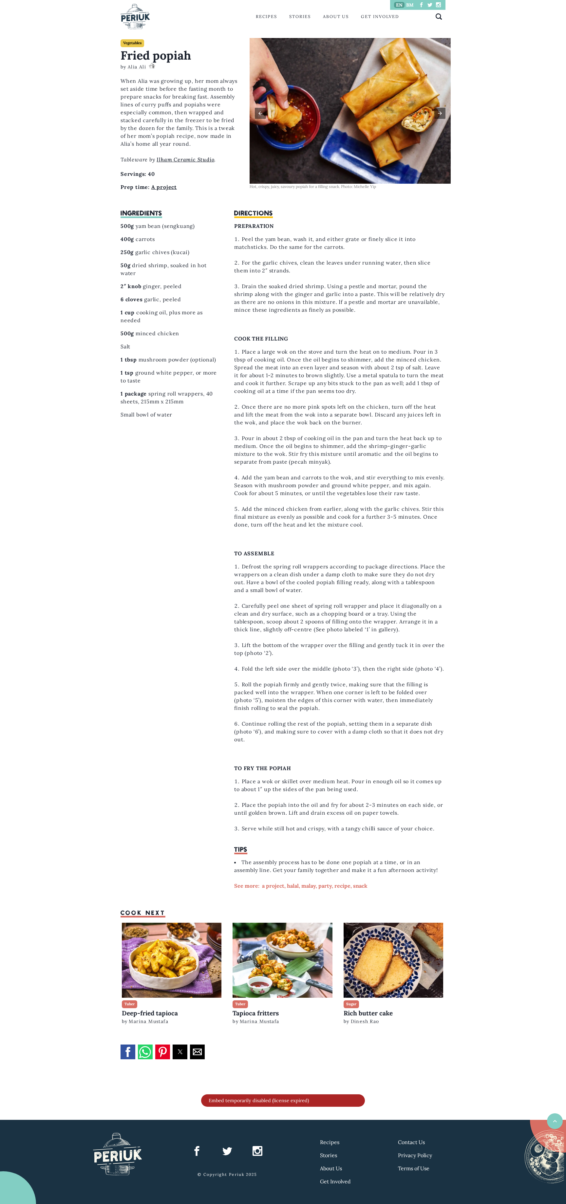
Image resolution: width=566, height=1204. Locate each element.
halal (293, 885)
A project (164, 187)
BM (410, 5)
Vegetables (132, 43)
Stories (300, 16)
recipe (342, 885)
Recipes (266, 16)
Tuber (129, 1004)
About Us (336, 16)
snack (360, 885)
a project (273, 885)
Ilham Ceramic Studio (185, 159)
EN (399, 5)
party (325, 885)
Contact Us (411, 1142)
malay (308, 885)
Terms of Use (413, 1168)
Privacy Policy (415, 1155)
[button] (260, 113)
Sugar (351, 1004)
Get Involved (380, 16)
